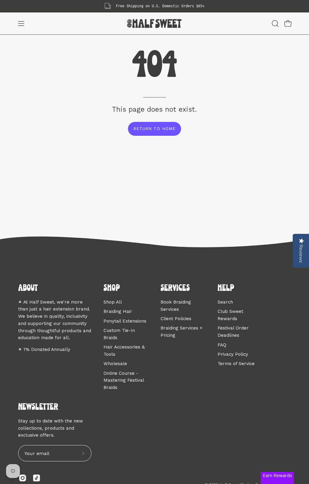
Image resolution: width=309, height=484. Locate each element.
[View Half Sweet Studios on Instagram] (22, 477)
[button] (274, 23)
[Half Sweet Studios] (154, 23)
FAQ (222, 344)
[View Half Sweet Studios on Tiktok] (36, 477)
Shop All (113, 302)
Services (175, 288)
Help (226, 288)
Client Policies (176, 318)
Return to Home (154, 128)
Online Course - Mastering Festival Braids (124, 380)
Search (225, 302)
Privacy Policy (233, 354)
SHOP (112, 288)
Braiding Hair (118, 311)
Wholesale (115, 363)
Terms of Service (236, 363)
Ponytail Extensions (125, 320)
